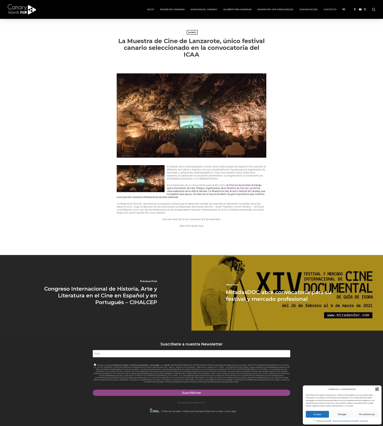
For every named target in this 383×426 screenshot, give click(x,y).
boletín (192, 32)
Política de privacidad (139, 365)
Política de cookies (323, 421)
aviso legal (155, 365)
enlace (236, 382)
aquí (201, 225)
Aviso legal (364, 421)
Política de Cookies (214, 411)
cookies (167, 365)
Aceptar (317, 414)
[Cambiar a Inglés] (343, 9)
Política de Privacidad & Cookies (345, 421)
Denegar (342, 414)
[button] (377, 389)
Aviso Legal (230, 411)
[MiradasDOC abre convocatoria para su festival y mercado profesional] (287, 293)
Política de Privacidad (193, 411)
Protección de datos (120, 365)
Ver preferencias (367, 414)
